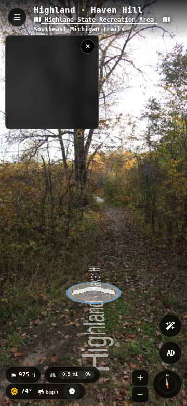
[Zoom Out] (140, 394)
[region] (52, 82)
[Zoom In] (140, 378)
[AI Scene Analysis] (170, 325)
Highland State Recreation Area (99, 19)
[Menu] (17, 17)
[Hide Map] (88, 46)
